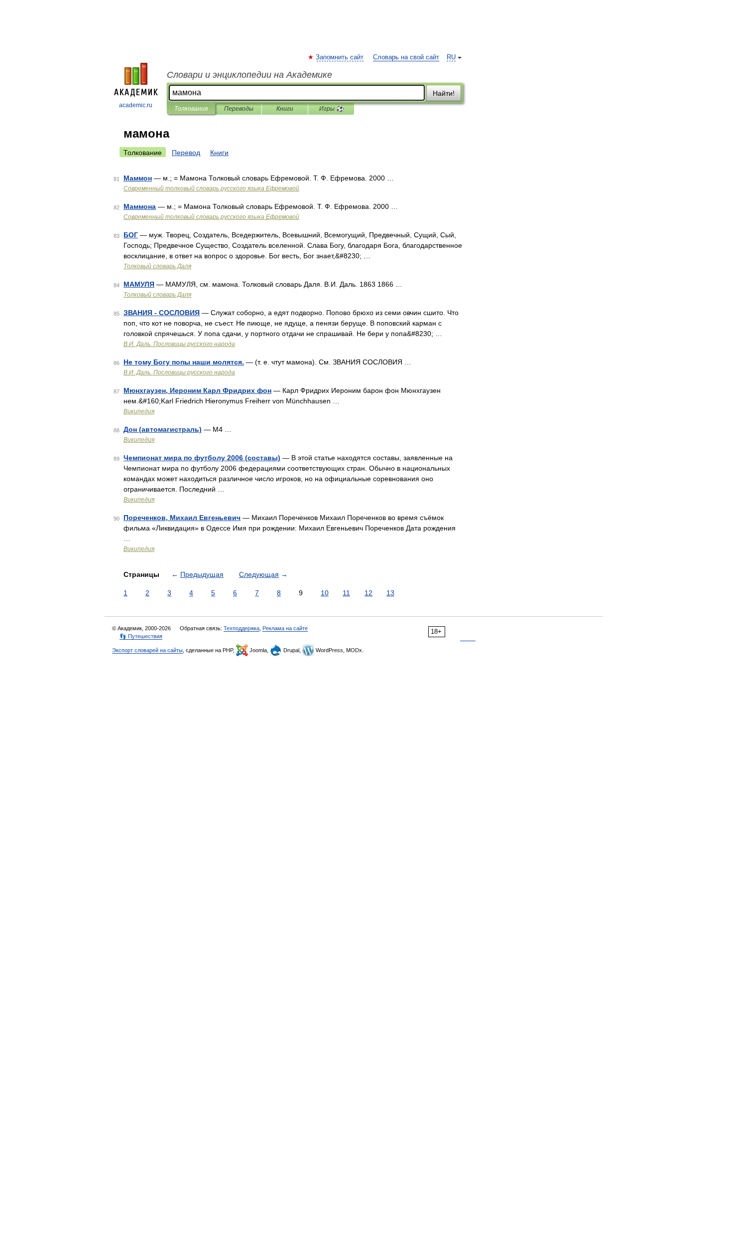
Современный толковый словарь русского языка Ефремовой (211, 188)
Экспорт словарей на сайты (147, 650)
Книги (284, 108)
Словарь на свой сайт (406, 57)
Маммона (139, 206)
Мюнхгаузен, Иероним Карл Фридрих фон (197, 390)
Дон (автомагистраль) (162, 429)
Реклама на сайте (285, 628)
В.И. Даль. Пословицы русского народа (179, 344)
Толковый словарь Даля (157, 266)
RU (451, 57)
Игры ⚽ (331, 108)
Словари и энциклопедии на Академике (249, 75)
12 (368, 593)
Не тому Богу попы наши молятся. (183, 362)
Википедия (138, 411)
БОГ (130, 235)
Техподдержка (241, 628)
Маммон (137, 178)
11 (346, 593)
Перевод (186, 153)
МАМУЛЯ (138, 284)
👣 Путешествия (141, 636)
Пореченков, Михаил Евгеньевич (182, 518)
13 (390, 593)
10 (325, 593)
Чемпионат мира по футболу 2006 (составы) (201, 458)
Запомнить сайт (340, 57)
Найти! (444, 93)
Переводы (238, 108)
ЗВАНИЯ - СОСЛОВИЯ (161, 313)
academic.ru (135, 105)
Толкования (191, 108)
